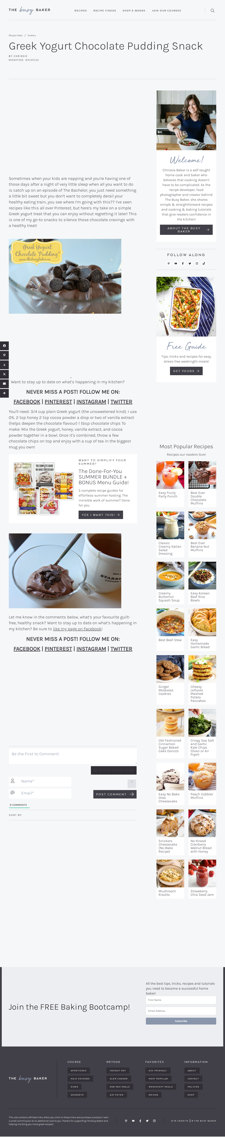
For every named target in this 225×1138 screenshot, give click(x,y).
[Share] (4, 345)
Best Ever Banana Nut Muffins (200, 546)
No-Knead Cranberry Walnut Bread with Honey (201, 846)
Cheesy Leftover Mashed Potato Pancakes (198, 694)
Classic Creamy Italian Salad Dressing (170, 548)
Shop (191, 1095)
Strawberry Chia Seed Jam (202, 893)
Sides (74, 1086)
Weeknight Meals (161, 1086)
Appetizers (78, 1070)
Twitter (189, 263)
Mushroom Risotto (167, 893)
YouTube (175, 263)
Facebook (182, 263)
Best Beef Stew (170, 640)
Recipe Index (15, 35)
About (192, 1070)
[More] (4, 393)
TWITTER (121, 401)
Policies (193, 1086)
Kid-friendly (158, 1070)
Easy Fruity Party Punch (168, 494)
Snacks (32, 35)
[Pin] (4, 355)
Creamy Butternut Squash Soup (169, 596)
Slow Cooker (119, 1078)
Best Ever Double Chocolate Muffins (198, 498)
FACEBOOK (27, 401)
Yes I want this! (98, 515)
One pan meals (120, 1086)
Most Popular (158, 1078)
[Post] (4, 374)
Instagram (196, 263)
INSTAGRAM (91, 401)
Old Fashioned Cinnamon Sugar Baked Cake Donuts (170, 745)
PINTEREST (58, 401)
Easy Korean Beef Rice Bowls (200, 596)
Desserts (77, 1095)
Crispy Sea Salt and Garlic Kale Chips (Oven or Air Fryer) (202, 747)
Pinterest (168, 263)
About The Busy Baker (184, 229)
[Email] (4, 383)
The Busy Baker (30, 10)
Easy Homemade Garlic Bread (200, 643)
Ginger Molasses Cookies (166, 690)
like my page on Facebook (77, 628)
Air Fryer (117, 1095)
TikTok (203, 263)
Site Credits (179, 1121)
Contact (193, 1078)
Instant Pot (118, 1070)
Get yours (184, 371)
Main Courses (80, 1078)
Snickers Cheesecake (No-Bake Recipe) (168, 846)
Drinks (153, 1095)
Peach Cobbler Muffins (202, 796)
